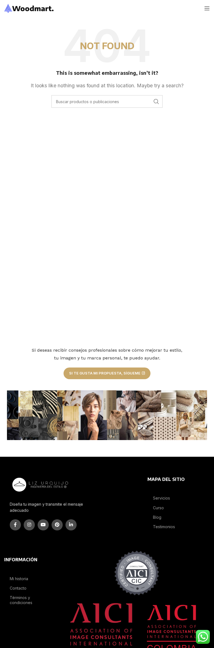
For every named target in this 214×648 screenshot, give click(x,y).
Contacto (18, 588)
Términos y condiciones (21, 600)
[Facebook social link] (15, 524)
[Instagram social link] (29, 524)
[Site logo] (29, 8)
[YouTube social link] (43, 524)
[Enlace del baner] (32, 415)
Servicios (161, 498)
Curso (158, 507)
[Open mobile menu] (207, 8)
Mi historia (19, 578)
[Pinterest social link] (57, 524)
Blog (157, 517)
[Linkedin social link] (71, 524)
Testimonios (164, 526)
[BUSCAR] (156, 101)
